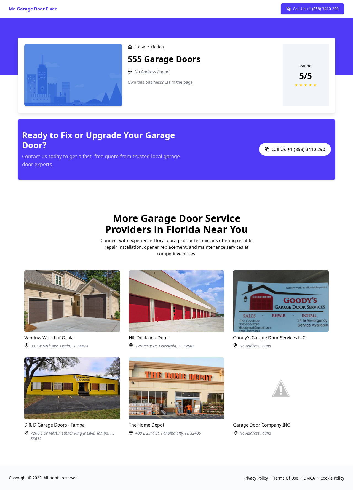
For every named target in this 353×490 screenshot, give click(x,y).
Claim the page (179, 82)
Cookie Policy (332, 478)
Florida (157, 46)
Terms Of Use (285, 478)
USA (141, 46)
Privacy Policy (255, 478)
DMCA (309, 478)
